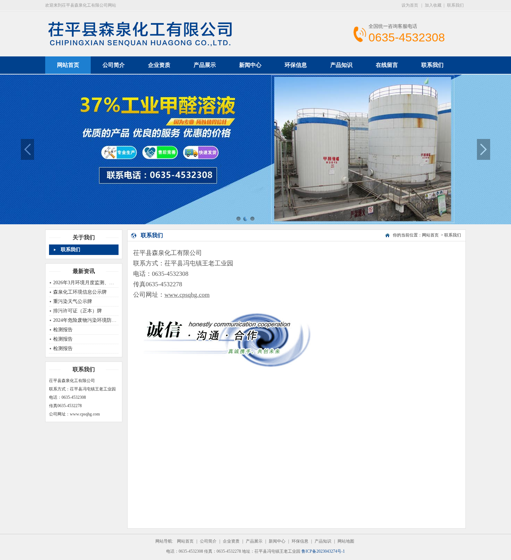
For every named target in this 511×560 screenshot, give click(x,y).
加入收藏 (433, 5)
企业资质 (159, 65)
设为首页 (410, 5)
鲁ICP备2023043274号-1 (323, 551)
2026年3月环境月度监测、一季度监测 (93, 282)
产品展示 (205, 65)
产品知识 (341, 65)
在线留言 (387, 65)
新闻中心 (250, 65)
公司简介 (114, 65)
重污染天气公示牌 (72, 301)
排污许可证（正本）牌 (77, 310)
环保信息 (296, 65)
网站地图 (346, 541)
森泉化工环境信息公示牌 (80, 292)
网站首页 (430, 235)
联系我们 (455, 5)
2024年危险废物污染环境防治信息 (89, 320)
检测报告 (63, 329)
